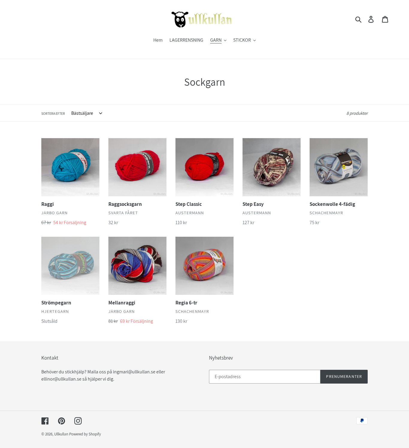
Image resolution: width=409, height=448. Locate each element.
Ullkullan (61, 434)
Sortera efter (53, 113)
